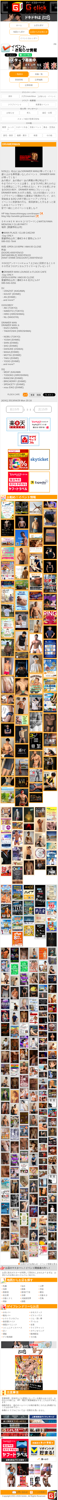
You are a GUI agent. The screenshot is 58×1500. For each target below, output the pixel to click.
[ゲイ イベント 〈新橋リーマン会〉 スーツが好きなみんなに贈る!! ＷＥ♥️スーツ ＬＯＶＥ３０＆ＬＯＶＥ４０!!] (24, 1131)
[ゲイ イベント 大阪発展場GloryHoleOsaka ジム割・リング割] (22, 508)
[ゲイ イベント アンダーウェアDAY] (43, 1140)
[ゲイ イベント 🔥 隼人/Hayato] (8, 781)
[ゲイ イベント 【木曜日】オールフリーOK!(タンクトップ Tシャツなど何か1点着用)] (40, 812)
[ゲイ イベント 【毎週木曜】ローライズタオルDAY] (28, 827)
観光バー (7, 1315)
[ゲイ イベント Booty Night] (33, 1018)
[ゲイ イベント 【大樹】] (5, 1069)
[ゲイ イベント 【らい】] (14, 1226)
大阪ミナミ (8, 1298)
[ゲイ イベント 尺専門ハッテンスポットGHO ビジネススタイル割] (52, 1074)
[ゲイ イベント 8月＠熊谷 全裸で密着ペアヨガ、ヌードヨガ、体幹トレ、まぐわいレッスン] (51, 836)
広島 (42, 1298)
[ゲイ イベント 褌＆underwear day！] (24, 1169)
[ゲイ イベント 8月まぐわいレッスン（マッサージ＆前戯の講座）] (43, 1174)
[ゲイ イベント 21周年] (6, 911)
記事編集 (39, 80)
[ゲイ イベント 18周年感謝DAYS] (28, 920)
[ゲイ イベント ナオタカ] (52, 1064)
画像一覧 (39, 74)
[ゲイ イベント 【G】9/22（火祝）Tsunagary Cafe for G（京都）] (43, 1093)
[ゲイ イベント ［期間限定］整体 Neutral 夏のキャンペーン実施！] (22, 641)
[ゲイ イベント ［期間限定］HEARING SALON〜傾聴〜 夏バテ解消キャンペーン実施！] (50, 780)
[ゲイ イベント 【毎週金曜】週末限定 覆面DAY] (43, 1054)
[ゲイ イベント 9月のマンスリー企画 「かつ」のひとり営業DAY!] (33, 1005)
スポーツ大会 (22, 127)
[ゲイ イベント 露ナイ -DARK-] (22, 751)
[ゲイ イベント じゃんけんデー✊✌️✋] (51, 814)
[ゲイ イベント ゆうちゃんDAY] (51, 857)
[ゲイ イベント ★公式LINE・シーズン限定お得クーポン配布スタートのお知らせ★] (8, 553)
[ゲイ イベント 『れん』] (22, 734)
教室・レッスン (8, 128)
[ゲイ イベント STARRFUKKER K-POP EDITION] (24, 1041)
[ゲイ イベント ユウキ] (14, 1096)
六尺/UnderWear (28, 96)
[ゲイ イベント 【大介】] (43, 1133)
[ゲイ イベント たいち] (8, 713)
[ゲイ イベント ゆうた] (40, 840)
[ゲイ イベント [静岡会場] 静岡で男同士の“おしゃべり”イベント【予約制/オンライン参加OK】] (24, 966)
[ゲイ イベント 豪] (52, 1236)
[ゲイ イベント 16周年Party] (6, 927)
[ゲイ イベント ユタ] (52, 1169)
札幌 (5, 1286)
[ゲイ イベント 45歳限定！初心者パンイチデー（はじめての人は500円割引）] (52, 1055)
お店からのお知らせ (39, 32)
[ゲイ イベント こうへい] (5, 978)
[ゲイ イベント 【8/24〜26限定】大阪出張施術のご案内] (50, 751)
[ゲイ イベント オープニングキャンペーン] (22, 782)
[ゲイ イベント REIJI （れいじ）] (52, 1207)
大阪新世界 (26, 1298)
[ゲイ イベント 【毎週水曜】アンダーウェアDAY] (36, 596)
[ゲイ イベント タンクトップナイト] (14, 1031)
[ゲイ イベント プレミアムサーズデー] (40, 853)
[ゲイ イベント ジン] (6, 812)
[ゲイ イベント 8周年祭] (28, 930)
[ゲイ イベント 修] (40, 864)
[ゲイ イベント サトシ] (8, 610)
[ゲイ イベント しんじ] (5, 1234)
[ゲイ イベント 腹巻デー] (14, 1134)
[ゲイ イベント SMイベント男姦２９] (43, 1020)
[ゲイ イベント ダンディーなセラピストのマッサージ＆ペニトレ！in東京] (43, 1182)
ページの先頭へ (39, 1492)
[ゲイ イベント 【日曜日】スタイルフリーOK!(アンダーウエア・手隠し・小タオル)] (52, 1027)
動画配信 (34, 1334)
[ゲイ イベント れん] (24, 1004)
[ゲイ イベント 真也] (33, 1186)
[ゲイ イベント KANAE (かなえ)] (50, 566)
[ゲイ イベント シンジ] (33, 1199)
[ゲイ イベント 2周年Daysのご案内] (36, 741)
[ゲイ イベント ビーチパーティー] (17, 892)
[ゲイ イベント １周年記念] (8, 767)
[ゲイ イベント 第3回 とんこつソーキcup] (17, 923)
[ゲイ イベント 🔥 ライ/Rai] (43, 1154)
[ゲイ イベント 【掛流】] (33, 990)
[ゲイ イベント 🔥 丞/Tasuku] (43, 1014)
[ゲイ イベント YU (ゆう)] (22, 522)
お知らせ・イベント (47, 96)
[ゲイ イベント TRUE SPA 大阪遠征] (22, 720)
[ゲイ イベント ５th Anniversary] (6, 841)
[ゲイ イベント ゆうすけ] (28, 852)
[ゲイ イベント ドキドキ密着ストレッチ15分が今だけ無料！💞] (8, 528)
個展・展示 (22, 135)
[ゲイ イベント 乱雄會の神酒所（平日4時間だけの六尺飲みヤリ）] (17, 853)
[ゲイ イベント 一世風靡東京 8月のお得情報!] (50, 517)
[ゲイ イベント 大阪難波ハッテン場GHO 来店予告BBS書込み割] (52, 1008)
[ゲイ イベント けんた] (5, 1108)
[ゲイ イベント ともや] (52, 998)
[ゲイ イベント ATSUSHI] (8, 794)
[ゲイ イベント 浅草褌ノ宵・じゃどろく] (5, 966)
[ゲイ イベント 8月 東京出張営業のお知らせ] (22, 538)
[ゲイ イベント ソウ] (52, 952)
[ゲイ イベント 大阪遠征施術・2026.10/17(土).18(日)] (43, 1220)
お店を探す (39, 25)
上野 (42, 1286)
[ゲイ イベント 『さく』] (17, 814)
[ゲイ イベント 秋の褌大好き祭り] (43, 953)
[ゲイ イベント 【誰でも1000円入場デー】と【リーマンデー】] (17, 825)
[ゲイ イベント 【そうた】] (36, 663)
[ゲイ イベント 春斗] (14, 1057)
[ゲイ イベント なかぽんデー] (28, 815)
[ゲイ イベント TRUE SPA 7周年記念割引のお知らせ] (22, 600)
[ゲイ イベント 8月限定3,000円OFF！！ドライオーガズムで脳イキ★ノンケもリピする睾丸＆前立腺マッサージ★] (36, 787)
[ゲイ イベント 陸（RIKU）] (14, 993)
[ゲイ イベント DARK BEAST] (14, 955)
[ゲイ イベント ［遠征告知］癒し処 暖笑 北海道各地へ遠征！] (8, 747)
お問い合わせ (22, 1492)
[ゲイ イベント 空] (33, 1223)
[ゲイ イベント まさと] (14, 1083)
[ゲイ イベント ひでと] (5, 1146)
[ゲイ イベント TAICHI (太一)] (50, 632)
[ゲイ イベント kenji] (6, 857)
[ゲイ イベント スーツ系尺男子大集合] (36, 797)
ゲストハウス (36, 1315)
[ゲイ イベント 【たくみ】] (33, 978)
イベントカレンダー (29, 38)
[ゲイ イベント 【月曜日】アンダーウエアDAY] (52, 1189)
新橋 (23, 1289)
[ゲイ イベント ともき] (33, 1043)
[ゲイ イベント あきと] (33, 1133)
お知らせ (10, 113)
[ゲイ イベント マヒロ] (52, 1198)
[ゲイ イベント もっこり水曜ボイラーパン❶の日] (36, 643)
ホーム (19, 25)
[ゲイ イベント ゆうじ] (5, 1057)
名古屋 (6, 1295)
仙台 (23, 1286)
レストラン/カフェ (11, 1318)
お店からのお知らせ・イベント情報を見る (38, 1264)
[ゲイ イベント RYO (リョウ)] (52, 1036)
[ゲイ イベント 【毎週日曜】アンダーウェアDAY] (43, 1087)
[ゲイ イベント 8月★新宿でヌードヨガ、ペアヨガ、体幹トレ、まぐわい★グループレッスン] (36, 508)
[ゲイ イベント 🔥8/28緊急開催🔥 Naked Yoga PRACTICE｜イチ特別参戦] (5, 1029)
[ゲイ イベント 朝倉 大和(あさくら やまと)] (51, 826)
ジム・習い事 (36, 1318)
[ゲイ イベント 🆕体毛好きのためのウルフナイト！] (52, 1217)
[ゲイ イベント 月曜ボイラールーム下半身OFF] (33, 1096)
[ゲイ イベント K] (28, 838)
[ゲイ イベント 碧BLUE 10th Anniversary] (22, 668)
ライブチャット (37, 1328)
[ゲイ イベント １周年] (40, 931)
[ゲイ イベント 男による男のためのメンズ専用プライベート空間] (50, 649)
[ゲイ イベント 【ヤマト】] (52, 1084)
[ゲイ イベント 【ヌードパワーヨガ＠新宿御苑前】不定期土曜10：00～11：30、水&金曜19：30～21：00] (22, 767)
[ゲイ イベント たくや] (22, 556)
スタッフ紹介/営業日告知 (28, 119)
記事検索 (29, 85)
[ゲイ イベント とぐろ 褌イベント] (14, 1160)
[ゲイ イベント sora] (22, 687)
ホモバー (7, 1312)
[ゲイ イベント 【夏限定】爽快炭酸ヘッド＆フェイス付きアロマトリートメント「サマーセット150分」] (51, 846)
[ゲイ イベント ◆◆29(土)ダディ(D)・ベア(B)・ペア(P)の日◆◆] (52, 1017)
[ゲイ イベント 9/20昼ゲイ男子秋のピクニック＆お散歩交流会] (14, 1122)
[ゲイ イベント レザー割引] (43, 1201)
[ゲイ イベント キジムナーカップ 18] (28, 908)
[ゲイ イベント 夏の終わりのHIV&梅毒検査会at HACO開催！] (51, 908)
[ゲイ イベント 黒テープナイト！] (52, 1141)
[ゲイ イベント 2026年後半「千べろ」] (5, 1196)
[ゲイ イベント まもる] (33, 1146)
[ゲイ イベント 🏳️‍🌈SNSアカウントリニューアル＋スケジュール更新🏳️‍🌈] (22, 572)
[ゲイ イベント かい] (24, 1181)
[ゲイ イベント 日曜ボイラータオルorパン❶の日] (52, 1160)
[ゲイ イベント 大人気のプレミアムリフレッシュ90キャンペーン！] (50, 504)
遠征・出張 (47, 113)
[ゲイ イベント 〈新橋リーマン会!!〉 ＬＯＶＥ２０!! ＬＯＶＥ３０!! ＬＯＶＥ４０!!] (24, 1194)
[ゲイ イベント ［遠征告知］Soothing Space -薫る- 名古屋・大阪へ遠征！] (33, 1160)
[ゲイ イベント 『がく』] (22, 797)
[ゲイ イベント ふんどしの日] (24, 1118)
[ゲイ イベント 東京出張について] (43, 988)
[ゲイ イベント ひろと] (22, 705)
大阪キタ (44, 1295)
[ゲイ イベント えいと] (43, 1147)
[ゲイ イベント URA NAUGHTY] (17, 875)
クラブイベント (15, 104)
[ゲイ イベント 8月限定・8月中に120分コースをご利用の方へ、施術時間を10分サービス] (8, 510)
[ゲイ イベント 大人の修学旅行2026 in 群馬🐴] (6, 894)
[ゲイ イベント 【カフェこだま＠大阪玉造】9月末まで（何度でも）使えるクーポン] (50, 668)
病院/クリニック (10, 1325)
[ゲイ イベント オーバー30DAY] (36, 683)
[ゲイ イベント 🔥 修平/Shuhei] (5, 991)
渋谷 (42, 1289)
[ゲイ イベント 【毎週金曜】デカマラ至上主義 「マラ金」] (43, 1040)
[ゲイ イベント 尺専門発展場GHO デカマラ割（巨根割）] (6, 870)
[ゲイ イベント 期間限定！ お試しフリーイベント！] (22, 655)
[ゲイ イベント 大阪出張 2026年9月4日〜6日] (52, 1150)
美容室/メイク (9, 1321)
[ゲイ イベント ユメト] (8, 666)
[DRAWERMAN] (29, 148)
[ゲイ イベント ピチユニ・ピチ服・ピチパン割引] (50, 583)
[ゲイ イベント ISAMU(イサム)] (50, 552)
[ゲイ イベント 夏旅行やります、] (50, 536)
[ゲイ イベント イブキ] (14, 1252)
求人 (29, 113)
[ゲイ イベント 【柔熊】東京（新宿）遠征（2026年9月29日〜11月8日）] (52, 1179)
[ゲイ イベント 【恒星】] (24, 1244)
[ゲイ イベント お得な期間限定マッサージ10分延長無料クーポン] (8, 699)
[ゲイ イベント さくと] (5, 1081)
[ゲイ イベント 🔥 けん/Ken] (43, 1074)
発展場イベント (42, 104)
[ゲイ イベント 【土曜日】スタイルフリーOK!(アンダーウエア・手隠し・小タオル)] (52, 1122)
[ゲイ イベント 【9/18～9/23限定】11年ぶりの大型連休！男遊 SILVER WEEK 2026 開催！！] (52, 979)
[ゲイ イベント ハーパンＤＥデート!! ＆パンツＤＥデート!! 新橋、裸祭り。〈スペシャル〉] (5, 1133)
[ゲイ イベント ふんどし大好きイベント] (52, 1131)
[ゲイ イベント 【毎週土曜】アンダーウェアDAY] (43, 1034)
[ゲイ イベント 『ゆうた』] (43, 966)
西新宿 (6, 1292)
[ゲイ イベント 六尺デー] (36, 775)
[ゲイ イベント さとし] (8, 684)
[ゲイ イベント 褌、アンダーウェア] (36, 582)
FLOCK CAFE (14, 394)
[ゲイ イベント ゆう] (24, 1093)
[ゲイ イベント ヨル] (14, 1005)
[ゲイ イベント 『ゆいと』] (33, 1235)
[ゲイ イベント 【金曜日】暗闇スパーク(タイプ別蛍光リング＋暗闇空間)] (52, 1093)
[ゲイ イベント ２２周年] (51, 924)
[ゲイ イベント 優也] (43, 1192)
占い (5, 1331)
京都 (23, 1295)
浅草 (5, 1289)
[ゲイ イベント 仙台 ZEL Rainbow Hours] (14, 1070)
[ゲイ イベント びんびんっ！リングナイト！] (50, 618)
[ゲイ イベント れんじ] (24, 1143)
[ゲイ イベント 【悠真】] (33, 1120)
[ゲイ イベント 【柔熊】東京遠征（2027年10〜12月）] (52, 1103)
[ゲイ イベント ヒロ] (36, 626)
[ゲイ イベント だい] (28, 867)
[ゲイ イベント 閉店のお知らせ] (40, 896)
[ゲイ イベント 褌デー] (24, 1080)
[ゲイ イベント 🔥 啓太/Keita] (5, 1094)
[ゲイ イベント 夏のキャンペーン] (8, 628)
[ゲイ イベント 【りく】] (5, 1246)
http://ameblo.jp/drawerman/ (20, 216)
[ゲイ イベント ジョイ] (52, 1227)
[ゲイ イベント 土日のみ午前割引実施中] (43, 1068)
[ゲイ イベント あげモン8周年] (17, 939)
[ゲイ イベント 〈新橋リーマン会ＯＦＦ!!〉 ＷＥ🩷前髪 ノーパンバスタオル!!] (24, 1156)
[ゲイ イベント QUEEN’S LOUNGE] (50, 602)
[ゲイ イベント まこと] (14, 981)
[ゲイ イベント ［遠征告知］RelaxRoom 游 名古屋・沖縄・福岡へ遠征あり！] (14, 1018)
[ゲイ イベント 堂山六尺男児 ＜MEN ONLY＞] (33, 966)
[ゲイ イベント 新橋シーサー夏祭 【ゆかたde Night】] (24, 1054)
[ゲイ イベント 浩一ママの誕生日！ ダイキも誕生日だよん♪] (33, 1249)
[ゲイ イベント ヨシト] (43, 1241)
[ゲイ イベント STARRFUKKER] (5, 1016)
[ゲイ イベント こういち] (14, 1044)
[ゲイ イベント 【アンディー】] (43, 1127)
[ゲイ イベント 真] (52, 989)
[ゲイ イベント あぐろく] (43, 1250)
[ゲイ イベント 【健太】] (14, 1109)
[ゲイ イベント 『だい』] (36, 524)
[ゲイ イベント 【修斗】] (5, 1121)
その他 (49, 135)
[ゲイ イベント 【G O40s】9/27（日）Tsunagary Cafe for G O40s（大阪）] (43, 1081)
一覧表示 (19, 74)
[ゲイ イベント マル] (33, 1108)
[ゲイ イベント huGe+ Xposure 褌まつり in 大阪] (33, 1173)
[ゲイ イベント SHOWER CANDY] (5, 1004)
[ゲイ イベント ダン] (5, 953)
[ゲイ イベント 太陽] (14, 1186)
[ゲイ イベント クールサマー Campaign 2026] (50, 702)
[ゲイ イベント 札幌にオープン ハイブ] (28, 892)
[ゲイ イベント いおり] (24, 1105)
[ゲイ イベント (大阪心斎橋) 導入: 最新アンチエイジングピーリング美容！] (22, 620)
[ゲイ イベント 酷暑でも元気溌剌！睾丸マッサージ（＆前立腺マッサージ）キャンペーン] (36, 543)
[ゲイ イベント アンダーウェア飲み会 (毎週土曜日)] (52, 961)
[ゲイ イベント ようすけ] (24, 1016)
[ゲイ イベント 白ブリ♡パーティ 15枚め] (33, 1072)
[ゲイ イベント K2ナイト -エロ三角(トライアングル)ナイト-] (43, 1167)
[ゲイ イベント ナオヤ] (36, 759)
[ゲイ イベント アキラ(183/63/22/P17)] (52, 1245)
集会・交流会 (49, 127)
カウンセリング (37, 1331)
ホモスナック (36, 1312)
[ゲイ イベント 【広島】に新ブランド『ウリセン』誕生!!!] (24, 1219)
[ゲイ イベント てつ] (50, 723)
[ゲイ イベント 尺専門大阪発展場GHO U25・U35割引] (52, 1112)
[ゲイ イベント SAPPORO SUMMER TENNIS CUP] (17, 908)
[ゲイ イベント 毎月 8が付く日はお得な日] (43, 1047)
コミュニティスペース (12, 1328)
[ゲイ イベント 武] (43, 1211)
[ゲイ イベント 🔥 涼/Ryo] (43, 1105)
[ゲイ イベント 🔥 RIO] (8, 647)
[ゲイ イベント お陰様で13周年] (22, 585)
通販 (5, 1334)
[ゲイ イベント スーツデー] (5, 1208)
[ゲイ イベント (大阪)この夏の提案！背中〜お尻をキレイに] (36, 702)
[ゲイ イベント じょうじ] (5, 1158)
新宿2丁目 (25, 1292)
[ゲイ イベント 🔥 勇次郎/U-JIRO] (24, 991)
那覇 (23, 1301)
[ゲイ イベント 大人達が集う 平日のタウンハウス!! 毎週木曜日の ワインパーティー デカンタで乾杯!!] (6, 826)
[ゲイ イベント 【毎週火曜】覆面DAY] (43, 1061)
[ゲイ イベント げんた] (14, 1147)
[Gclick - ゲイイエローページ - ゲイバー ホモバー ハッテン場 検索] (29, 7)
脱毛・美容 (8, 135)
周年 (10, 96)
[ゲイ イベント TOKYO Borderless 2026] (8, 570)
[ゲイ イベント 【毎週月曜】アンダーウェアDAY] (43, 1027)
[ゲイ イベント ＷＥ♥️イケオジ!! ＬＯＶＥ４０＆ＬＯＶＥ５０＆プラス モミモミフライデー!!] (14, 1173)
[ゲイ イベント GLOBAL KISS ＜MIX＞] (14, 1239)
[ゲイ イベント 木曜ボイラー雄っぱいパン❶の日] (17, 837)
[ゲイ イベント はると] (14, 1213)
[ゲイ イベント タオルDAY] (14, 1200)
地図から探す (19, 32)
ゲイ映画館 (8, 1337)
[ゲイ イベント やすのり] (5, 1171)
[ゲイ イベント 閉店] (51, 892)
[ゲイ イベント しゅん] (33, 1058)
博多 (5, 1301)
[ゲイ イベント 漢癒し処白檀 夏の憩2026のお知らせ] (8, 595)
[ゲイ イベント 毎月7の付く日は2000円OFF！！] (17, 863)
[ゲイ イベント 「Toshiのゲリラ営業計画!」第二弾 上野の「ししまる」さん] (5, 1183)
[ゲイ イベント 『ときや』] (33, 1031)
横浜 (42, 1292)
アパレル (34, 1321)
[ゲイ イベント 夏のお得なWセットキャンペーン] (50, 685)
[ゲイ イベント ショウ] (52, 970)
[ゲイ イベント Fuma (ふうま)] (8, 730)
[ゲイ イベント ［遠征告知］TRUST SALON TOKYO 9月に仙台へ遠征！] (5, 1043)
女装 (32, 1325)
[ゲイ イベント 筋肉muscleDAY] (36, 722)
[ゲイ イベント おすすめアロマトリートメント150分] (8, 541)
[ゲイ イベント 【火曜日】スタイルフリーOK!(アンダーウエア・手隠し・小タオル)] (52, 1255)
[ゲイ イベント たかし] (24, 1206)
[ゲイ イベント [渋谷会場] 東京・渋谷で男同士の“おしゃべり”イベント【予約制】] (14, 969)
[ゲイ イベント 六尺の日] (43, 1008)
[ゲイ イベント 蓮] (50, 763)
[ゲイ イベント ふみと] (5, 1221)
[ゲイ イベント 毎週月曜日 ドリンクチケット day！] (24, 1029)
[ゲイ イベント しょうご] (40, 825)
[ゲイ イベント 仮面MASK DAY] (51, 870)
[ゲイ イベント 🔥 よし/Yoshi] (43, 1161)
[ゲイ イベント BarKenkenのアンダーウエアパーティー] (33, 1211)
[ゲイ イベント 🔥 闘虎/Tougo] (24, 1067)
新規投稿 (19, 80)
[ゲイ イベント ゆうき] (33, 953)
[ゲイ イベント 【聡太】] (24, 1256)
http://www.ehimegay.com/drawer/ (22, 213)
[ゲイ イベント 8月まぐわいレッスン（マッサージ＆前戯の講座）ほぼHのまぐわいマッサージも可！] (43, 1119)
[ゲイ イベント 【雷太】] (36, 610)
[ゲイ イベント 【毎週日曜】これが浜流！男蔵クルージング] (43, 1112)
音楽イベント (35, 127)
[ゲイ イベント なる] (43, 1231)
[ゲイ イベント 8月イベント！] (8, 584)
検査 (36, 135)
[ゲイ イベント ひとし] (24, 953)
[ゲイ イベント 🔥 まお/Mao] (43, 995)
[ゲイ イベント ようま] (43, 978)
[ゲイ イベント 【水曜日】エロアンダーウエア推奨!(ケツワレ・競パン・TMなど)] (50, 739)
